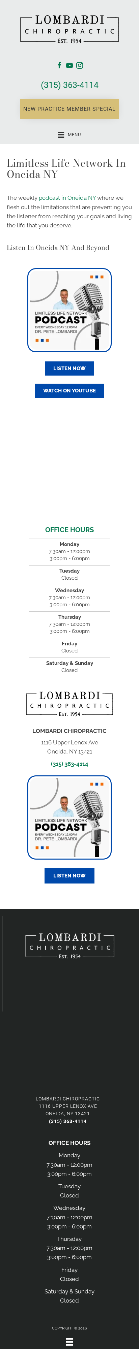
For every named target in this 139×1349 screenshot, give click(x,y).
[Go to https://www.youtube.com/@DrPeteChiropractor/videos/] (69, 66)
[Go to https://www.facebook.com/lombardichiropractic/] (59, 66)
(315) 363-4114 (70, 85)
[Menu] (69, 1342)
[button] (69, 109)
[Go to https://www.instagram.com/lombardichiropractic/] (79, 66)
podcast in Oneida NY (67, 197)
